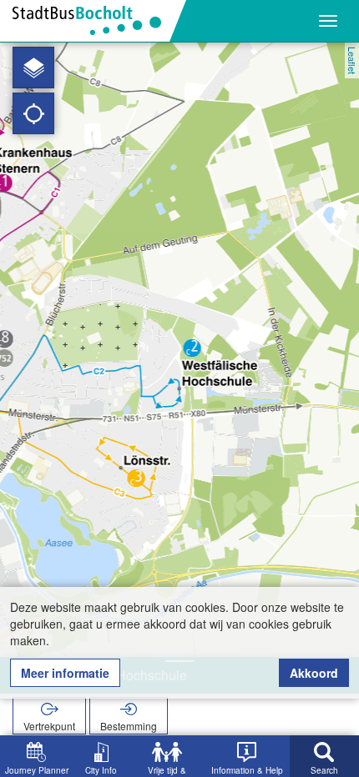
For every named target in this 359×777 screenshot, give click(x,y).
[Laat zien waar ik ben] (33, 113)
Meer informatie (65, 672)
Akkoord (314, 672)
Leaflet (352, 60)
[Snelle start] (33, 67)
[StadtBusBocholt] (93, 21)
